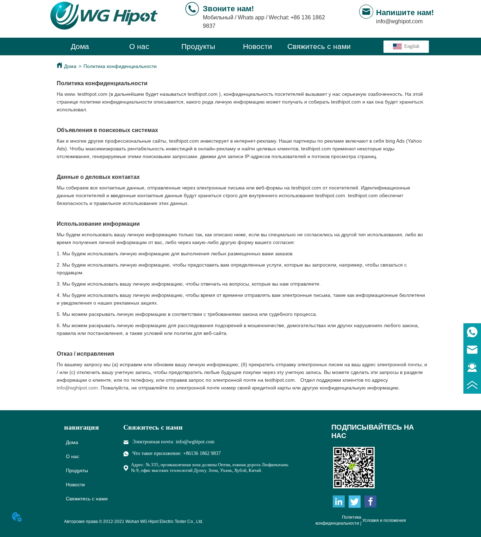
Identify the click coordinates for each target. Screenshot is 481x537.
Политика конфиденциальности (120, 66)
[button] (198, 46)
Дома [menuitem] (80, 46)
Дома (70, 66)
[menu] (200, 46)
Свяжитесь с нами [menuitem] (319, 46)
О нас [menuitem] (139, 46)
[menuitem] (198, 46)
